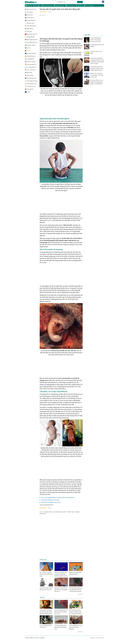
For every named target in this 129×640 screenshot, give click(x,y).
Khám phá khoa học (47, 5)
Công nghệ (37, 5)
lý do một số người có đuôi (59, 511)
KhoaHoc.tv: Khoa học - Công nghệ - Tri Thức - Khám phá (32, 2)
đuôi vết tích (43, 513)
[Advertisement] (61, 27)
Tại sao (43, 15)
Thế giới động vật (59, 5)
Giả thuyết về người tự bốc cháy (50, 502)
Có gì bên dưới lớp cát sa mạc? (50, 500)
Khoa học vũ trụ (70, 5)
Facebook (42, 637)
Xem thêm (80, 594)
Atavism (78, 511)
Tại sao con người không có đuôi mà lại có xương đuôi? (57, 497)
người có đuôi (48, 511)
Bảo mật (32, 637)
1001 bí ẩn (79, 5)
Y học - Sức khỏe (89, 5)
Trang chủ (29, 5)
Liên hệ (37, 637)
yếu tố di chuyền (71, 511)
